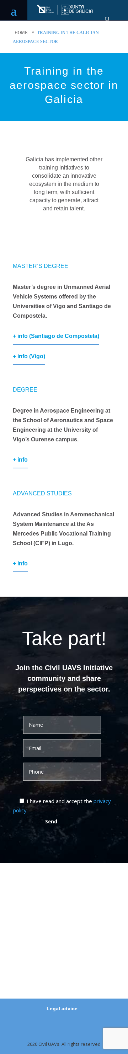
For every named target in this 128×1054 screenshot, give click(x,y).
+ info (20, 460)
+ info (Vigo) (29, 356)
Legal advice (62, 1008)
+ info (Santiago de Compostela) (56, 336)
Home (21, 32)
